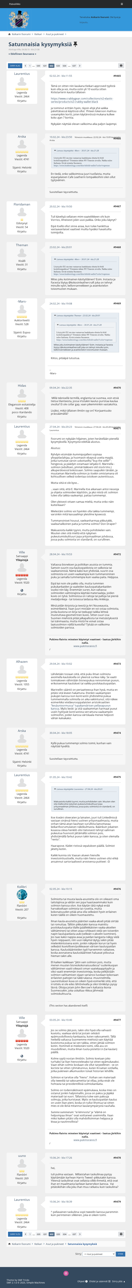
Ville (22, 552)
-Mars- (22, 301)
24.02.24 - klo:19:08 (61, 303)
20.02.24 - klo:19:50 (61, 206)
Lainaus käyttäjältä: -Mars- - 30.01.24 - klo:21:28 (78, 150)
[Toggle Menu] (122, 4)
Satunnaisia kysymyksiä (40, 44)
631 (45, 65)
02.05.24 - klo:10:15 (61, 888)
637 (74, 65)
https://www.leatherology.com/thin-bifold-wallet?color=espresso (82, 165)
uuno (22, 1156)
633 (58, 65)
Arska (22, 136)
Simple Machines (35, 1282)
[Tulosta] (121, 65)
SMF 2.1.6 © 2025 (16, 1282)
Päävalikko (14, 3)
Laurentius (22, 74)
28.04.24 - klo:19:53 (61, 554)
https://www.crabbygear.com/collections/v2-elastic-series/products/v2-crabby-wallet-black (82, 100)
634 (64, 65)
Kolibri (22, 887)
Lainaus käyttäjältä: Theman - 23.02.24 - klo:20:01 (78, 315)
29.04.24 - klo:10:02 (61, 663)
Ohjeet (81, 1281)
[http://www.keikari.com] (22, 590)
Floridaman (22, 204)
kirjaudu (84, 22)
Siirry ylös (15, 1234)
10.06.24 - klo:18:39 (61, 1201)
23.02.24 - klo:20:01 (61, 247)
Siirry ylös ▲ (118, 1281)
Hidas (22, 385)
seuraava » (29, 53)
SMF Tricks (23, 1280)
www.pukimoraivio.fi (85, 646)
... (33, 65)
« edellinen (15, 53)
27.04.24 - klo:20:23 (61, 426)
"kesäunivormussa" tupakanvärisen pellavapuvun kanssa (81, 707)
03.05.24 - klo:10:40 (61, 1019)
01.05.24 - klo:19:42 (61, 777)
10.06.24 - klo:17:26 (61, 1157)
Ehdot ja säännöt (98, 1281)
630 (38, 65)
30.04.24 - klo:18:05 (61, 732)
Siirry (78, 1253)
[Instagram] (65, 1273)
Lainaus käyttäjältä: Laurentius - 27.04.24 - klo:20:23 (79, 789)
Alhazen (22, 662)
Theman (22, 245)
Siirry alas (15, 66)
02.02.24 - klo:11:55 (61, 75)
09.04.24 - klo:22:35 (61, 387)
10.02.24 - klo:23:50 (61, 137)
